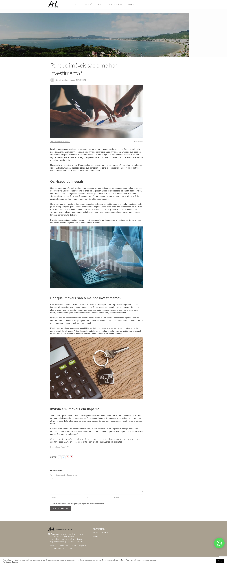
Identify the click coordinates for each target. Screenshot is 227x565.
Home (77, 4)
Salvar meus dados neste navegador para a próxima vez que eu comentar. (78, 504)
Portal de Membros (115, 4)
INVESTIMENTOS (101, 533)
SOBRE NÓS (99, 529)
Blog (100, 4)
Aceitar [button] (220, 561)
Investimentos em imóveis (61, 142)
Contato (131, 4)
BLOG (95, 536)
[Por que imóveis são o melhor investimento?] (96, 257)
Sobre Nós (88, 4)
